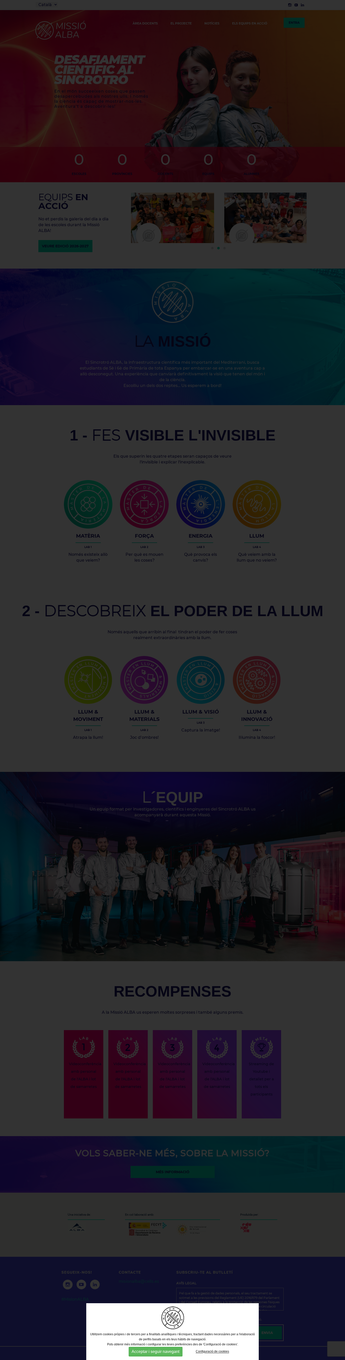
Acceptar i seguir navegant (155, 1351)
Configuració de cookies (212, 1351)
